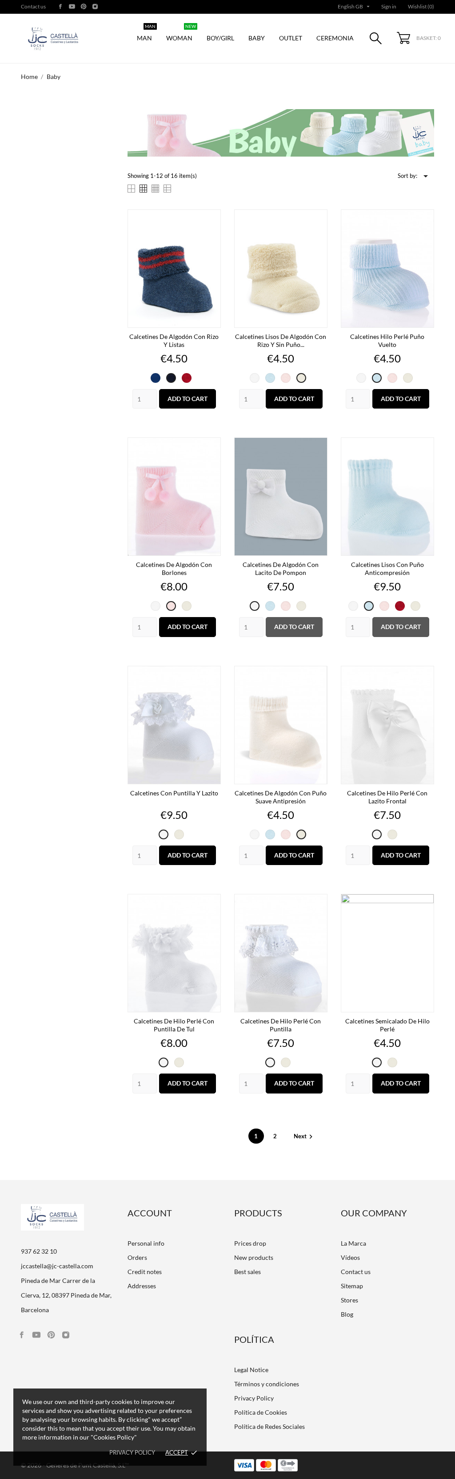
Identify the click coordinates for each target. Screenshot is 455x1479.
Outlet (290, 38)
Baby (256, 38)
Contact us (33, 6)
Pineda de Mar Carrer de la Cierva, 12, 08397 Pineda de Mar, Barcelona (66, 1295)
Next (304, 1136)
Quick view (174, 336)
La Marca (353, 1243)
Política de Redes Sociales (269, 1426)
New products (253, 1257)
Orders (137, 1257)
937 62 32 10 (39, 1251)
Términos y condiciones (266, 1384)
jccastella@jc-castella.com (57, 1266)
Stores (349, 1300)
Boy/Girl (220, 38)
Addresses (142, 1286)
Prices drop (250, 1243)
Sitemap (352, 1286)
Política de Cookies (260, 1412)
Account (150, 1213)
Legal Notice (251, 1369)
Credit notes (145, 1271)
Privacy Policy (254, 1398)
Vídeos (350, 1257)
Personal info (146, 1243)
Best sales (247, 1271)
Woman (181, 33)
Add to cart (188, 398)
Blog (347, 1314)
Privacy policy (132, 1452)
